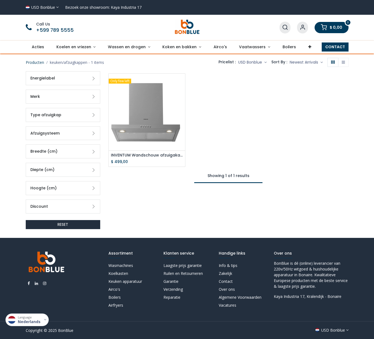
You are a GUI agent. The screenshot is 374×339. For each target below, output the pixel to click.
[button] (306, 62)
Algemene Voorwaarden (240, 297)
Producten (35, 62)
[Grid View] (332, 62)
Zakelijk (225, 273)
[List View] (343, 62)
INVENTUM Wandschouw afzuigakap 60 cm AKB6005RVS (147, 155)
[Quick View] (182, 82)
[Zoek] (285, 27)
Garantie (171, 281)
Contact (226, 281)
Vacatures (227, 305)
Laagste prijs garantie (182, 265)
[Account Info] (302, 27)
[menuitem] (38, 47)
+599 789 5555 (55, 30)
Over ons (227, 289)
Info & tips (228, 265)
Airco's (114, 289)
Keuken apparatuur (125, 281)
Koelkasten (118, 273)
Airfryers (115, 305)
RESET (62, 224)
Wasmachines (120, 265)
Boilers (114, 297)
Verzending (173, 289)
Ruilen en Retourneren (183, 273)
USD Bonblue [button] (250, 62)
